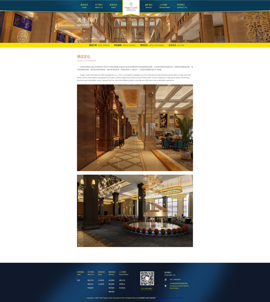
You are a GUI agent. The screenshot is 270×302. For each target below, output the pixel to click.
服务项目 (149, 5)
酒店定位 (102, 39)
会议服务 (112, 280)
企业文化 (176, 45)
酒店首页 (84, 5)
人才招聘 (163, 5)
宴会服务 (112, 284)
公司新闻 (101, 280)
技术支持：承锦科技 (176, 298)
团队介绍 (122, 280)
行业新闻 (101, 284)
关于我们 (99, 5)
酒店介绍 (99, 45)
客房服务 (112, 288)
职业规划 (122, 288)
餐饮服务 (112, 292)
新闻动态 (113, 5)
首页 (86, 39)
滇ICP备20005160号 (163, 298)
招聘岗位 (122, 284)
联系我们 (181, 5)
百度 (78, 280)
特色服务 (125, 45)
